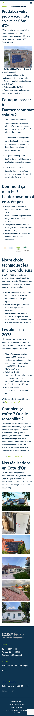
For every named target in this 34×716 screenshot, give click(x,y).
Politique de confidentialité (17, 704)
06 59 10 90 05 (14, 652)
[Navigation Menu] (31, 3)
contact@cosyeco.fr (14, 655)
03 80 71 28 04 (11, 649)
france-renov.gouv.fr (12, 402)
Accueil (4, 7)
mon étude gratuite (15, 456)
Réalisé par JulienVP (17, 707)
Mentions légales (16, 701)
